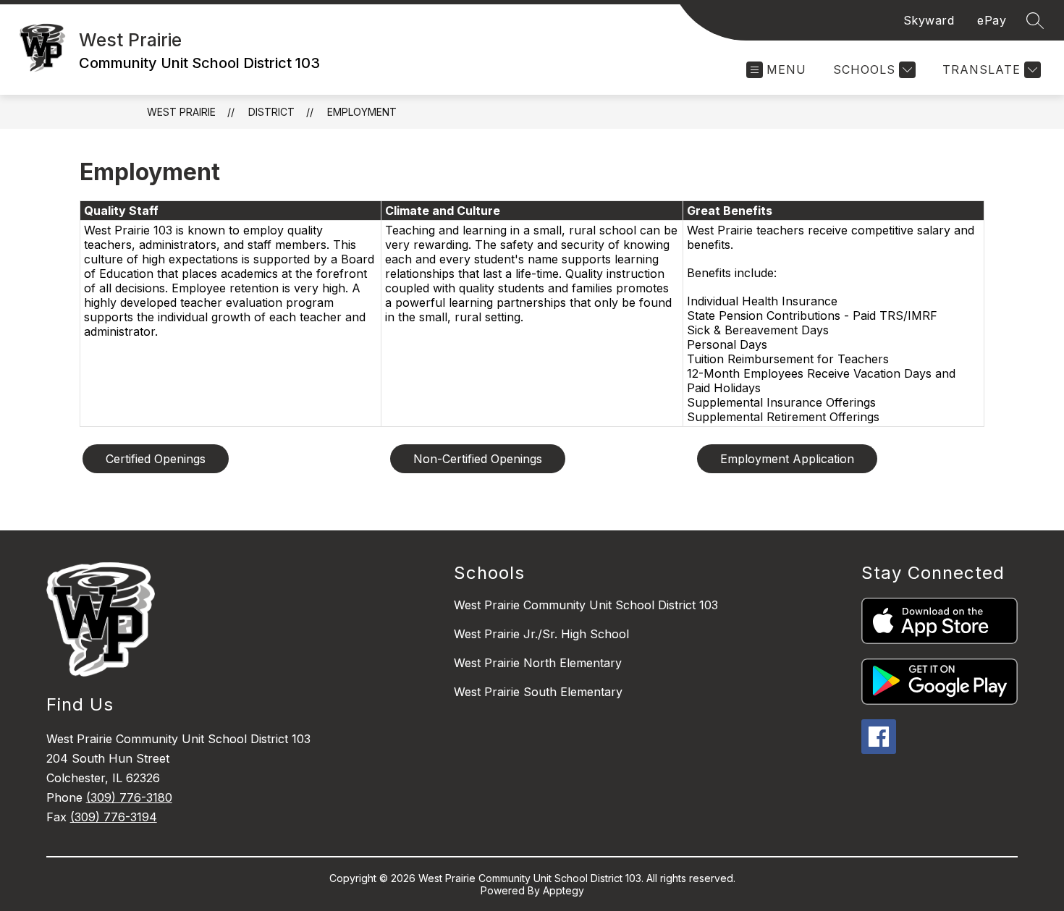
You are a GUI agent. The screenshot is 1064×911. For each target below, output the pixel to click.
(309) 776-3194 (113, 817)
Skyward (929, 20)
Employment (362, 112)
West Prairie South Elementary (538, 692)
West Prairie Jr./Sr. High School (541, 634)
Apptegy (563, 890)
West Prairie (181, 112)
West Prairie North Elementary (538, 663)
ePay (991, 20)
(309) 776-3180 (129, 797)
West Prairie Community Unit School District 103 (586, 605)
